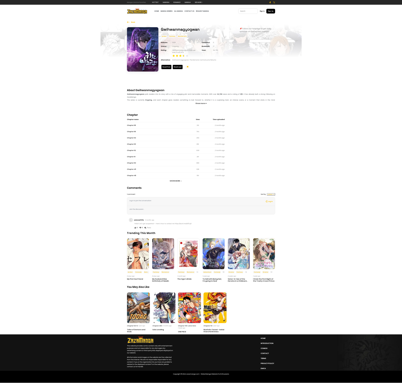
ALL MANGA (178, 11)
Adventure (207, 272)
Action (164, 36)
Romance (147, 272)
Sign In (262, 11)
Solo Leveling (158, 329)
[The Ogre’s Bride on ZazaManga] (188, 253)
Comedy (138, 272)
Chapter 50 (131, 163)
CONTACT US (189, 11)
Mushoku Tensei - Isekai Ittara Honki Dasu (214, 330)
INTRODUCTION (267, 343)
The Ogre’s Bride (184, 279)
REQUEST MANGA (202, 11)
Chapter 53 (131, 144)
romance (176, 2)
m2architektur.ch (213, 378)
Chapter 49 (131, 169)
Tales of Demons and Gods (136, 330)
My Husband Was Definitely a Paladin (160, 280)
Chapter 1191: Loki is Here (187, 326)
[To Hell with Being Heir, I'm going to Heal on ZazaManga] (214, 253)
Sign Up (270, 11)
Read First (166, 67)
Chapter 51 (131, 157)
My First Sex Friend (135, 279)
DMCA (263, 368)
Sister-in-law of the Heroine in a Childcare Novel (237, 281)
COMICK (264, 348)
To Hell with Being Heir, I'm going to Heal (212, 280)
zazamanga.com (192, 374)
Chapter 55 (131, 132)
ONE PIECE (182, 332)
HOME (156, 11)
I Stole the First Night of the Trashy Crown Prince (263, 280)
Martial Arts (182, 36)
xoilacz (194, 378)
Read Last (178, 67)
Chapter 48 (131, 175)
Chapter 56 (131, 125)
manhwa (166, 2)
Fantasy (172, 36)
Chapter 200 (157, 326)
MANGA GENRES (167, 11)
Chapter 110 (208, 326)
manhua (188, 2)
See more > (198, 2)
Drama (231, 272)
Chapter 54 (131, 138)
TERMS (263, 358)
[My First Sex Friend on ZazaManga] (138, 253)
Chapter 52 (131, 150)
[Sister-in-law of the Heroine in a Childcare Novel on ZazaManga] (239, 253)
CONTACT (265, 353)
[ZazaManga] (137, 11)
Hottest (155, 2)
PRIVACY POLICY (267, 363)
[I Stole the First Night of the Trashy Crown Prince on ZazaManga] (264, 253)
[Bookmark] (188, 67)
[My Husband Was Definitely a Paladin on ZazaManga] (163, 253)
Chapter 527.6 (132, 326)
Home (263, 338)
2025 (174, 42)
